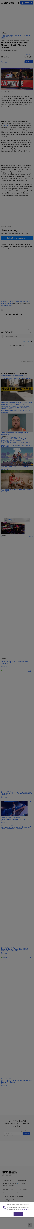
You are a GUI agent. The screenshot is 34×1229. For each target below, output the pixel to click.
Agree (18, 1214)
